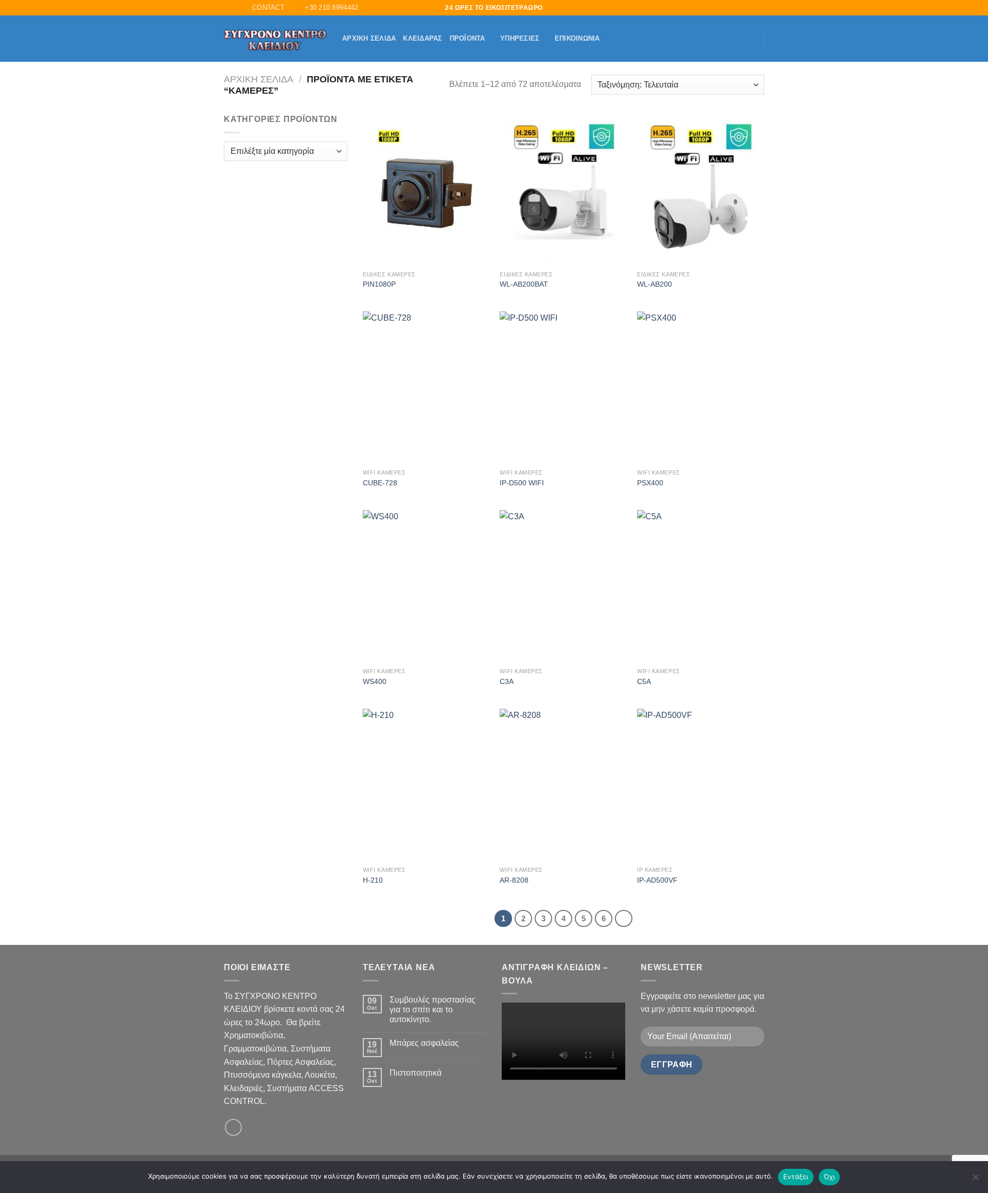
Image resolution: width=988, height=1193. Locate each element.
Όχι (829, 1176)
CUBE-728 (380, 483)
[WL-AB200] (700, 189)
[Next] (623, 918)
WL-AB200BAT (524, 284)
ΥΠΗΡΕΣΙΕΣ (519, 38)
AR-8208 (514, 880)
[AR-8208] (563, 785)
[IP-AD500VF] (700, 785)
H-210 (373, 880)
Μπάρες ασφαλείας (424, 1043)
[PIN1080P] (426, 189)
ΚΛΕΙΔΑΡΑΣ (422, 38)
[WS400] (426, 586)
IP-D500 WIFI (522, 483)
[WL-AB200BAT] (563, 189)
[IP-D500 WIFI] (563, 387)
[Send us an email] (233, 1127)
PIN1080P (379, 284)
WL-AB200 (654, 284)
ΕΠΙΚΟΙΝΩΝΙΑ (577, 38)
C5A (644, 681)
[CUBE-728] (426, 387)
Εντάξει (795, 1176)
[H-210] (426, 785)
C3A (507, 681)
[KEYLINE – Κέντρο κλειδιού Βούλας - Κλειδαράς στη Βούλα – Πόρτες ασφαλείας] (275, 38)
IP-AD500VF (657, 880)
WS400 (374, 681)
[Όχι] (975, 1180)
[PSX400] (700, 387)
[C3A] (563, 586)
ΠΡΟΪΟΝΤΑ (467, 38)
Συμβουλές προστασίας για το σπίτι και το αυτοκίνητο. (432, 1009)
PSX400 (650, 483)
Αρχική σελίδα (369, 38)
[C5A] (700, 586)
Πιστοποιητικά (416, 1072)
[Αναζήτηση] (228, 8)
